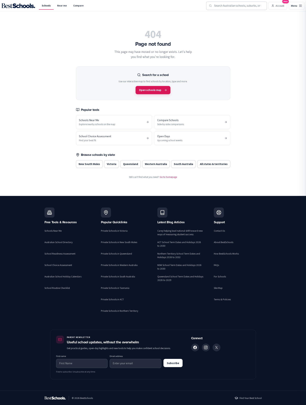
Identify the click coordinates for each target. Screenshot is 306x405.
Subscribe (173, 363)
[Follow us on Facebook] (195, 347)
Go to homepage (168, 177)
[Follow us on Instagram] (206, 347)
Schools (46, 5)
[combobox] (236, 5)
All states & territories (214, 164)
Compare (78, 5)
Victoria (111, 164)
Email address (116, 356)
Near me (62, 5)
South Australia (183, 164)
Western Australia (156, 164)
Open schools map (150, 90)
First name (61, 356)
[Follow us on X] (216, 347)
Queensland (130, 164)
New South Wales (89, 164)
